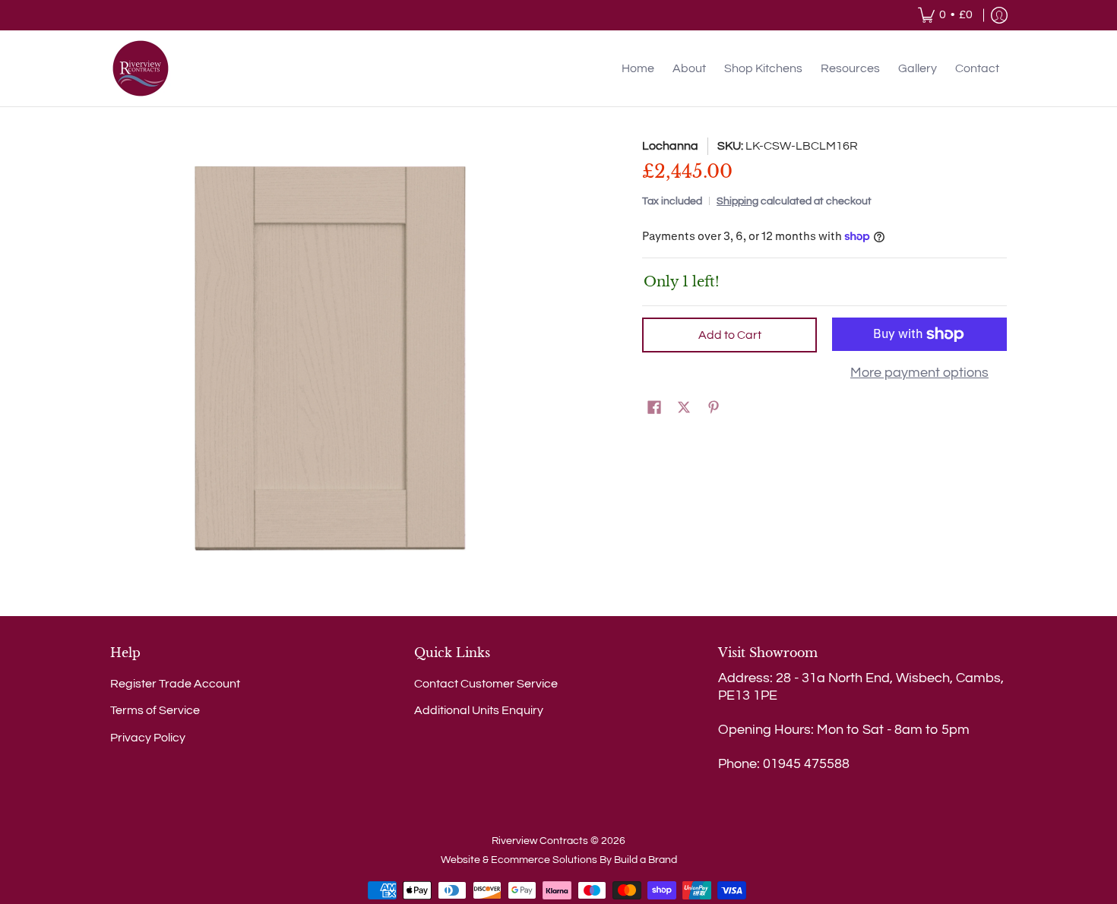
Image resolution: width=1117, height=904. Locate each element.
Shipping (737, 201)
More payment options (919, 372)
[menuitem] (945, 15)
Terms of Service (155, 710)
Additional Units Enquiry (478, 710)
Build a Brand (645, 860)
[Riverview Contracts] (140, 68)
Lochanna (670, 146)
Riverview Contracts (540, 841)
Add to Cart (729, 335)
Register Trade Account (175, 684)
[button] (654, 408)
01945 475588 (806, 764)
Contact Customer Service (486, 684)
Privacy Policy (147, 738)
